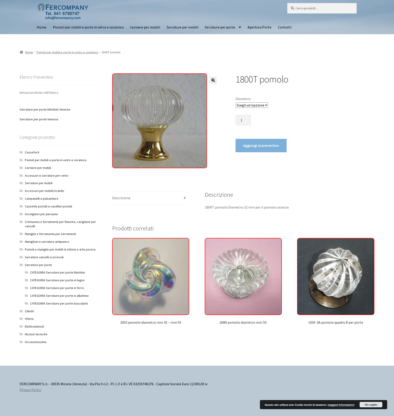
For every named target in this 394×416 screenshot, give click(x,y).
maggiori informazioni (341, 404)
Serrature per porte (220, 27)
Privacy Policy (30, 390)
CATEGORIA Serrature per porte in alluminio (59, 296)
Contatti (285, 27)
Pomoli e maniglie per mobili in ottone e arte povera (60, 249)
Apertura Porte (259, 27)
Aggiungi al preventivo (261, 145)
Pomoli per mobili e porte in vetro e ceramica (88, 27)
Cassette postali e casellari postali (48, 206)
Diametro (243, 98)
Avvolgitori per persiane (41, 214)
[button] (213, 80)
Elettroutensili (34, 326)
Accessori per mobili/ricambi (44, 191)
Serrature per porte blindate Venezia (45, 109)
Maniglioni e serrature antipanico (47, 242)
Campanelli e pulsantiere (41, 198)
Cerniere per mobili (145, 27)
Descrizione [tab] (121, 198)
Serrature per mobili (182, 27)
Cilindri (29, 311)
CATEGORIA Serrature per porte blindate (57, 272)
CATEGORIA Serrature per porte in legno (57, 280)
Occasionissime (36, 342)
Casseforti (32, 152)
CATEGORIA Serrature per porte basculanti (59, 303)
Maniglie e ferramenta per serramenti (50, 234)
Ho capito (371, 405)
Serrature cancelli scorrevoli (44, 257)
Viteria (29, 319)
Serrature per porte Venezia (39, 119)
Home (41, 27)
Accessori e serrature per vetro (46, 175)
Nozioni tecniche (36, 334)
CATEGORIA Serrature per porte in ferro (57, 288)
